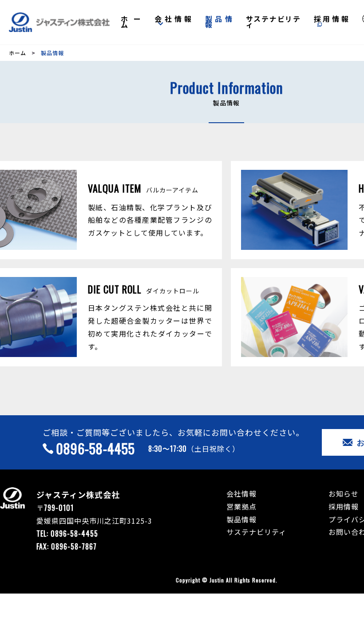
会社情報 (172, 18)
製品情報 (219, 21)
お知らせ (343, 493)
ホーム (131, 21)
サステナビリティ (273, 21)
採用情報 (331, 18)
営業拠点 (241, 506)
